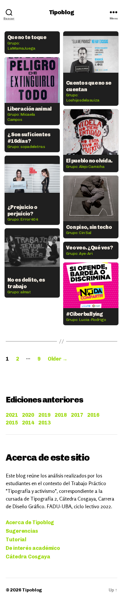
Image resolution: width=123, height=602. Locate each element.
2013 (44, 423)
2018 (61, 415)
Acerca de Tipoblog (30, 522)
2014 (28, 423)
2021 (12, 415)
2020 (28, 415)
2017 (77, 415)
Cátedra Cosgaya (28, 557)
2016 (93, 415)
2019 (44, 415)
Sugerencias (22, 531)
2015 (12, 423)
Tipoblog (61, 12)
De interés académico (33, 548)
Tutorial (16, 539)
